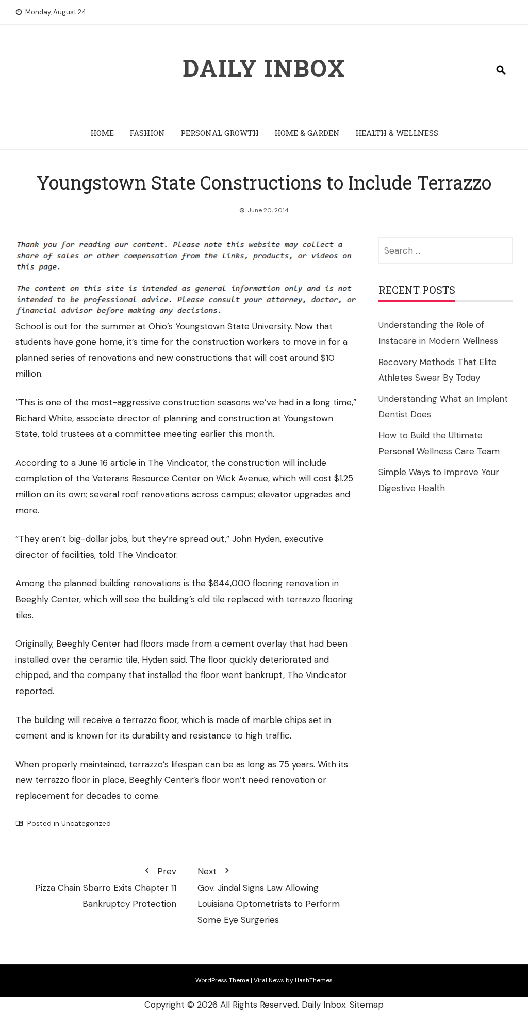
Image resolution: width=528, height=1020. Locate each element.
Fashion (147, 133)
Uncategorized (86, 823)
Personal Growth (219, 133)
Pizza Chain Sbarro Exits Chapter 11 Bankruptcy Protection (105, 887)
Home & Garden (307, 133)
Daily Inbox (264, 67)
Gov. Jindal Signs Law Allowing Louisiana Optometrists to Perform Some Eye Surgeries (268, 895)
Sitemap (367, 1004)
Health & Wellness (396, 133)
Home (102, 133)
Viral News (269, 980)
